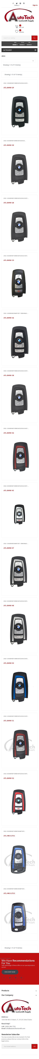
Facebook (13, 3)
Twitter (17, 3)
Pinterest (20, 3)
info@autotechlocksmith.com (15, 1028)
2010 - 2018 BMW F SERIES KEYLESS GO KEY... (16, 371)
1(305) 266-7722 (10, 1026)
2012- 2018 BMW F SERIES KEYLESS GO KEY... (16, 256)
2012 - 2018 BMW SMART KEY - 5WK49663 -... (16, 313)
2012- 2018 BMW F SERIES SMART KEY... (14, 831)
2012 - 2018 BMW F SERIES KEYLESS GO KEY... (16, 83)
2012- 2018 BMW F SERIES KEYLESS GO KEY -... (16, 486)
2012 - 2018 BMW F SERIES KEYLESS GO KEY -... (16, 198)
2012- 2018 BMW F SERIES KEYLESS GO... (15, 140)
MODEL (22, 42)
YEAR (29, 42)
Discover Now (9, 972)
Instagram (24, 3)
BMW (5, 90)
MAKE (15, 42)
